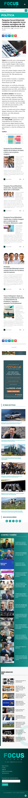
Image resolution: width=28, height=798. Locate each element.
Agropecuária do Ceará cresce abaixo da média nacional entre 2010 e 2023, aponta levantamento (12, 511)
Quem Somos (5, 765)
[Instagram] (13, 521)
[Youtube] (16, 521)
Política (7, 15)
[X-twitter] (10, 521)
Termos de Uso (5, 773)
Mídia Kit (4, 769)
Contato (4, 767)
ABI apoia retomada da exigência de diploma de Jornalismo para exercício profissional (11, 477)
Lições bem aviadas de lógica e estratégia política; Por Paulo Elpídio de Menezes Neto (13, 441)
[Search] (26, 10)
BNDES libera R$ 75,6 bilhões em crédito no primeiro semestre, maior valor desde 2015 (12, 494)
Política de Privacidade (7, 771)
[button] (25, 4)
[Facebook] (7, 521)
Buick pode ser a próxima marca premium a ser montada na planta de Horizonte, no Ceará (11, 423)
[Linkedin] (20, 521)
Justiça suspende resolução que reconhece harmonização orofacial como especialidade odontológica (11, 458)
